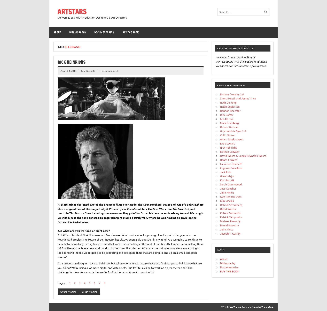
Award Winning (68, 291)
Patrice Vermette (230, 213)
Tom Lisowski (88, 70)
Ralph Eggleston (230, 106)
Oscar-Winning (89, 291)
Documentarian (104, 32)
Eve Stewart (227, 143)
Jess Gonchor (228, 188)
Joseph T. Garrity (230, 233)
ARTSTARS (72, 11)
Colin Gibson (227, 135)
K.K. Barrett (227, 180)
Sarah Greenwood (231, 184)
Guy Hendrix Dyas (231, 196)
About (57, 32)
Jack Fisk (225, 172)
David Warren (228, 209)
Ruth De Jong (228, 102)
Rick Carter (226, 114)
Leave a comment (108, 70)
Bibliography (77, 32)
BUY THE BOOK (130, 32)
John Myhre (227, 192)
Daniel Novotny (229, 225)
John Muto (226, 229)
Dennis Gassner (229, 127)
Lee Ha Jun (226, 118)
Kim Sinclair (227, 200)
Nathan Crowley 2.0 (232, 94)
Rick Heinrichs (71, 62)
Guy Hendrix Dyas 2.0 (233, 131)
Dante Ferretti (228, 159)
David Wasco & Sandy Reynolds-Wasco (243, 155)
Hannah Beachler (230, 110)
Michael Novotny (230, 221)
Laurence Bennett (231, 163)
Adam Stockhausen (231, 139)
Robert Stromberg (231, 204)
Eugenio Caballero (231, 168)
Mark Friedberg (229, 123)
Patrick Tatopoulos (231, 217)
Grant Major (227, 176)
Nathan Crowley (229, 151)
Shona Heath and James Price (238, 98)
